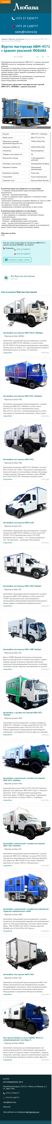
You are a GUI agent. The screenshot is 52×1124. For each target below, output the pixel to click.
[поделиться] (37, 57)
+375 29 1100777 (26, 26)
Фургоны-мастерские (16, 39)
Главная (4, 39)
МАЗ (3, 235)
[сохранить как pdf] (48, 57)
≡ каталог (5, 2)
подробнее (7, 353)
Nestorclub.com (33, 1112)
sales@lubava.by (9, 1102)
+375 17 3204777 (26, 18)
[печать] (42, 57)
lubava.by (6, 1107)
